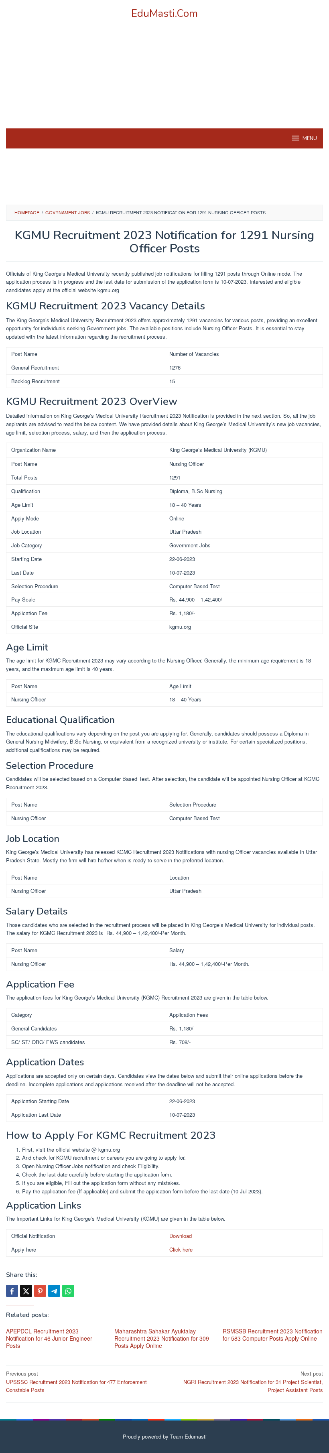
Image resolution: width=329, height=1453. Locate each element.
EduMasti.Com (164, 13)
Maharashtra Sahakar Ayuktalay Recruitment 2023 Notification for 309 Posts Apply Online (161, 1338)
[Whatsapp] (68, 1291)
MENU (310, 138)
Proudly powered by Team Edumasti (165, 1436)
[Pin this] (40, 1291)
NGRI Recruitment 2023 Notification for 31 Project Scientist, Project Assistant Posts (253, 1382)
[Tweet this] (26, 1291)
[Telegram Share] (54, 1291)
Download (180, 1236)
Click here (181, 1249)
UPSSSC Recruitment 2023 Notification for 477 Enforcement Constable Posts (76, 1382)
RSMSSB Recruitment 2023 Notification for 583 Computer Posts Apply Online (273, 1334)
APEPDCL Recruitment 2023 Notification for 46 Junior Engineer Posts (49, 1338)
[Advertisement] (164, 84)
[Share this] (12, 1291)
